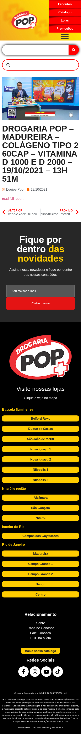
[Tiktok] (58, 671)
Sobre (40, 623)
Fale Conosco (40, 633)
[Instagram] (35, 671)
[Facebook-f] (23, 671)
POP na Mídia (40, 638)
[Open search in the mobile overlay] (40, 65)
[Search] (74, 50)
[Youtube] (46, 671)
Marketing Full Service (52, 727)
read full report (12, 198)
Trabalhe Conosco (40, 628)
